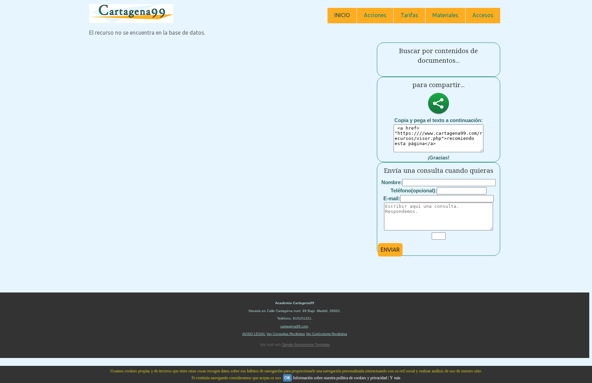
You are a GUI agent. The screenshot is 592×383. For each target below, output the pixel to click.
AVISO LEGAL (254, 334)
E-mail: (391, 198)
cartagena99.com (294, 326)
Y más (395, 377)
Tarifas (409, 15)
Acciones (375, 15)
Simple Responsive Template (306, 345)
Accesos (482, 15)
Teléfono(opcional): (414, 190)
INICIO (342, 15)
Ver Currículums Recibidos (326, 334)
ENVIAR (390, 250)
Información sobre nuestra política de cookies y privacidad (340, 377)
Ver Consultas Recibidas (286, 334)
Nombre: (391, 182)
